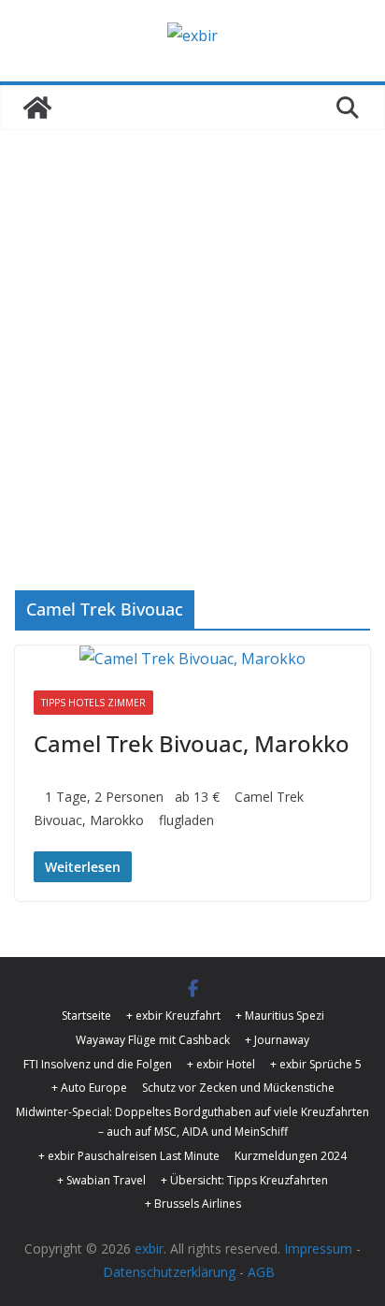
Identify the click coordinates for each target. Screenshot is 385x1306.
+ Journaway (277, 1040)
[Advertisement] (192, 332)
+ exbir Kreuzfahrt (173, 1015)
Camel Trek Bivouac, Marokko (191, 743)
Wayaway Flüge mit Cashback (153, 1040)
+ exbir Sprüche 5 (316, 1064)
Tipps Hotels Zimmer (93, 702)
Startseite (86, 1015)
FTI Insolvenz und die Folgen (97, 1064)
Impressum (318, 1248)
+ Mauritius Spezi (279, 1015)
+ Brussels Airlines (193, 1204)
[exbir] (37, 107)
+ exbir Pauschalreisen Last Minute (129, 1156)
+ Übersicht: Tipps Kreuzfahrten (244, 1180)
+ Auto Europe (89, 1088)
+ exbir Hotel (221, 1064)
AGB (261, 1272)
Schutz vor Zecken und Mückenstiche (238, 1088)
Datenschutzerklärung (169, 1272)
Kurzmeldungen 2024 (291, 1156)
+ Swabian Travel (101, 1180)
